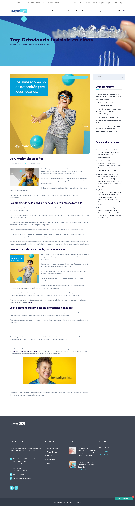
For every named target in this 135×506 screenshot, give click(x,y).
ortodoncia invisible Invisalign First (25, 351)
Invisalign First (79, 77)
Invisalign (68, 77)
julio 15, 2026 (82, 469)
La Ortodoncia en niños (27, 158)
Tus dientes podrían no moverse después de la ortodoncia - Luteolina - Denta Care (108, 163)
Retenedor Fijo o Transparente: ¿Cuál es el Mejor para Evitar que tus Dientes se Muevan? (108, 96)
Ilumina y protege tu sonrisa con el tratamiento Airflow (109, 154)
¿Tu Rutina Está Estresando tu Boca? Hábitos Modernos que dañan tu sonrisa (108, 120)
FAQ (119, 11)
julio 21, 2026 (82, 457)
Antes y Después (88, 11)
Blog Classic (51, 456)
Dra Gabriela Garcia (33, 163)
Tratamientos (73, 11)
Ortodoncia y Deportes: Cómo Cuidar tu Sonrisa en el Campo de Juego (109, 202)
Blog (99, 11)
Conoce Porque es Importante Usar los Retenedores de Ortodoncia (109, 168)
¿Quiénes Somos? (58, 11)
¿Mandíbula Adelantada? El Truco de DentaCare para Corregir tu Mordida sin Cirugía (108, 111)
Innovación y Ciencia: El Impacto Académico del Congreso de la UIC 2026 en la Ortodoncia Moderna (108, 128)
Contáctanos (109, 11)
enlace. (30, 302)
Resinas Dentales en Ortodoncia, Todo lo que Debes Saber (86, 464)
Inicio (46, 11)
